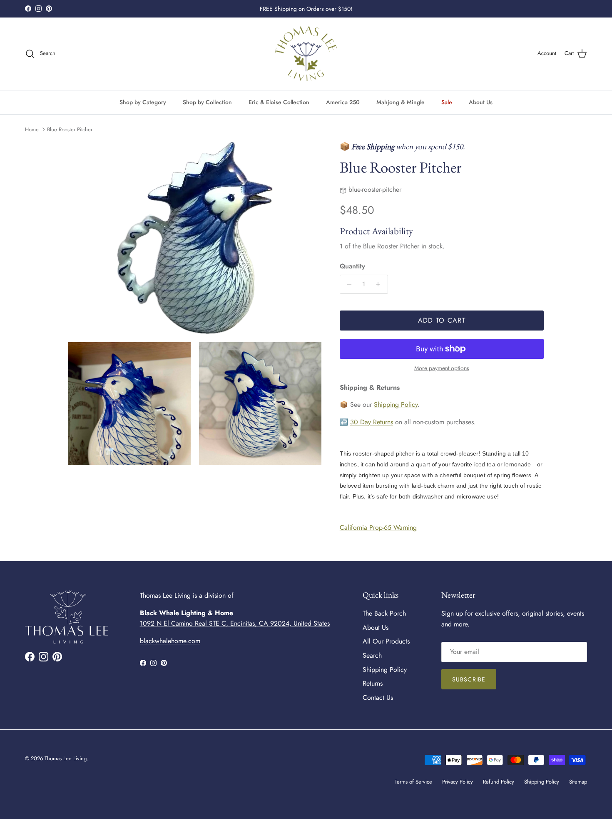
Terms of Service (413, 782)
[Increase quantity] (380, 284)
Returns (373, 683)
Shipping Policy (396, 404)
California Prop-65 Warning (378, 527)
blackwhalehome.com (170, 641)
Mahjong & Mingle (400, 102)
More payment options (441, 368)
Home (32, 129)
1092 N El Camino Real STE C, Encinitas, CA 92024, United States (235, 623)
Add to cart (441, 320)
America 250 (343, 102)
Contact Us (378, 697)
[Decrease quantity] (347, 284)
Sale (446, 102)
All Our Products (386, 641)
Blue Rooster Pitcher (69, 129)
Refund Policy (498, 782)
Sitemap (578, 782)
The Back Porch (384, 613)
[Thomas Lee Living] (306, 54)
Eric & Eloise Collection (279, 102)
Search (372, 655)
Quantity (352, 266)
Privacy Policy (457, 782)
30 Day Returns (371, 422)
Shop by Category (142, 102)
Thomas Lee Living (66, 758)
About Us (481, 102)
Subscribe (468, 679)
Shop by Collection (207, 102)
